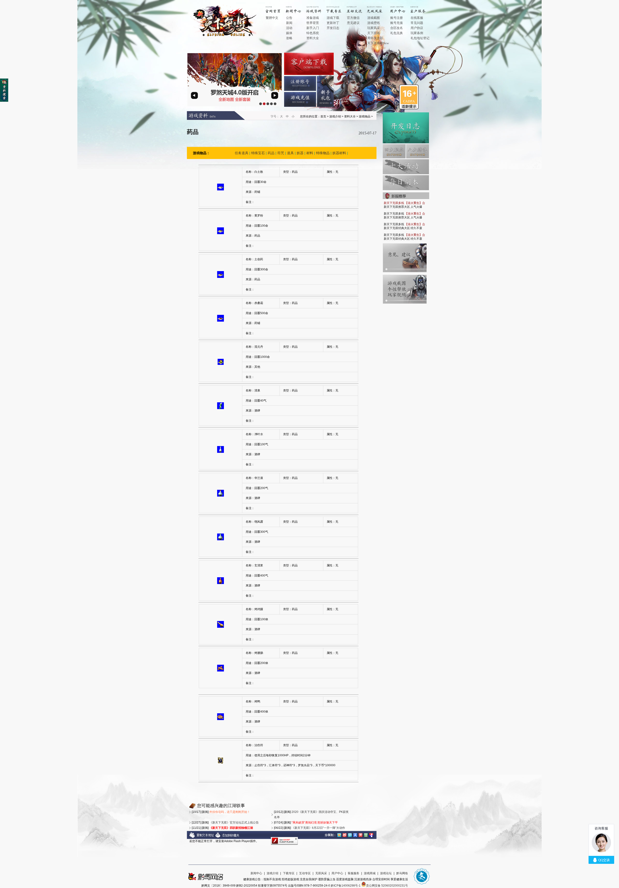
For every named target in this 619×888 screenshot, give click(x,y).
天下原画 (373, 33)
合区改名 (396, 28)
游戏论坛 (386, 873)
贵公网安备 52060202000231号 (387, 885)
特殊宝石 (258, 153)
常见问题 (417, 23)
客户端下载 (309, 64)
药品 (271, 153)
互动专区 (358, 7)
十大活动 (406, 166)
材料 (309, 153)
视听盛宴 (378, 7)
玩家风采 (373, 28)
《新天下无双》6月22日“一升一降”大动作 (318, 828)
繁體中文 (272, 18)
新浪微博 (344, 834)
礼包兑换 (396, 33)
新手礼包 (325, 91)
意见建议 (353, 23)
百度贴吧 (371, 834)
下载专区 (289, 873)
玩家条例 (417, 33)
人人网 (355, 834)
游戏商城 (370, 873)
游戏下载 (333, 18)
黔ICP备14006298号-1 (346, 885)
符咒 (280, 153)
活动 (289, 28)
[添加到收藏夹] (227, 837)
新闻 (289, 23)
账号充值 (396, 23)
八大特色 (417, 151)
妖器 (300, 153)
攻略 (289, 38)
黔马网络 (402, 873)
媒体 (289, 33)
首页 (276, 7)
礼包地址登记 (420, 38)
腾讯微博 (349, 834)
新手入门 (312, 28)
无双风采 (321, 873)
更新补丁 (333, 23)
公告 (289, 18)
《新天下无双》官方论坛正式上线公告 (234, 822)
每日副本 (406, 182)
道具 (290, 153)
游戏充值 (300, 99)
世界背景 (312, 23)
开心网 (360, 834)
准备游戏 (312, 18)
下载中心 (337, 7)
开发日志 (333, 28)
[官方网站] (224, 36)
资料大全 (312, 38)
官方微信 (353, 18)
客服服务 (353, 873)
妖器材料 (339, 153)
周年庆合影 (375, 38)
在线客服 (417, 18)
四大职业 (394, 151)
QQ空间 (339, 834)
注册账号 (300, 83)
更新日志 (406, 127)
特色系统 (312, 33)
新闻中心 (297, 7)
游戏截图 (373, 18)
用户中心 (401, 7)
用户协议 (417, 28)
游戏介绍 (317, 7)
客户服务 (421, 7)
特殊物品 (323, 153)
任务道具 (241, 153)
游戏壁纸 (373, 23)
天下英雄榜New (378, 43)
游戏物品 (364, 116)
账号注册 (396, 18)
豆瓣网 (365, 834)
